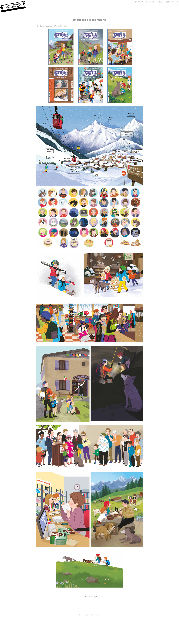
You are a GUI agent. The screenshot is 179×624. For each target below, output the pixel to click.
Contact (169, 2)
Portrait (150, 2)
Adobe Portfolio (94, 615)
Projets (139, 2)
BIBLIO (160, 2)
